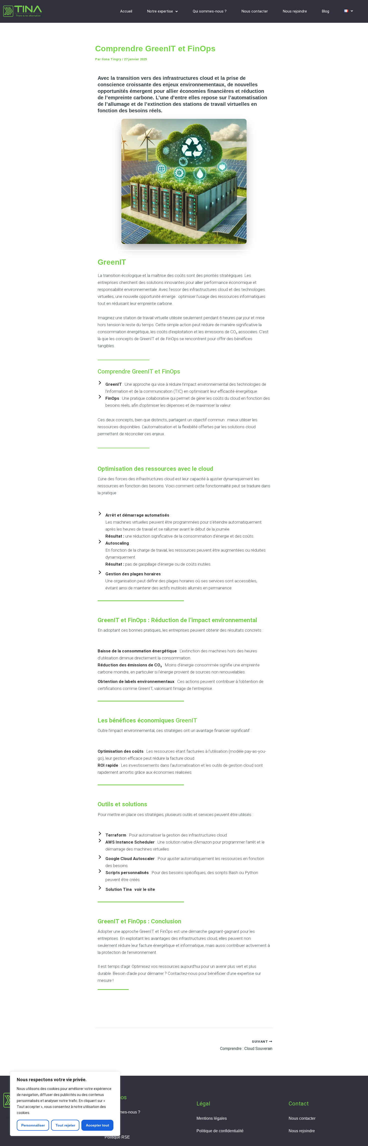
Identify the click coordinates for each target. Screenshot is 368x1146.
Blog (325, 11)
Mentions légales (212, 1118)
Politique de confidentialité (220, 1131)
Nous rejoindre (295, 11)
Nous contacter (255, 11)
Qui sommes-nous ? (210, 11)
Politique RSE (117, 1137)
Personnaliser (33, 1125)
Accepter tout (97, 1125)
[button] (162, 11)
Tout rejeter (65, 1125)
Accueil (126, 11)
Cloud (110, 1124)
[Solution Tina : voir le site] (126, 889)
